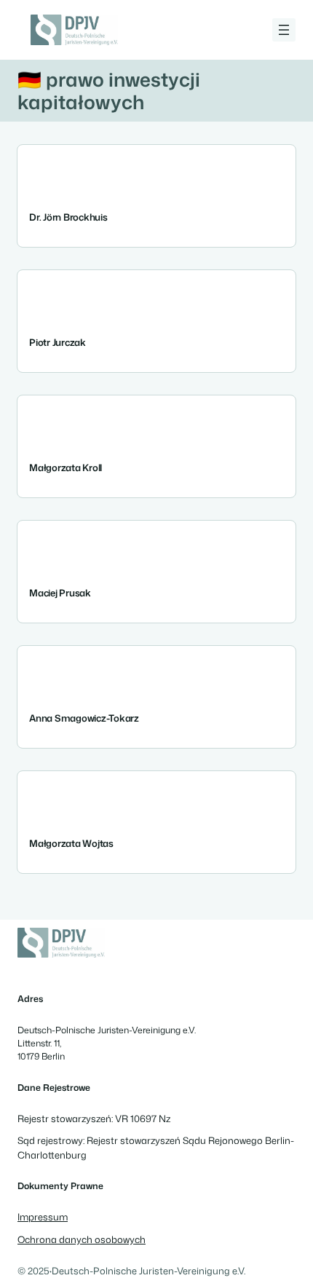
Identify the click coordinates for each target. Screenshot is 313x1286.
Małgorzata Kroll (65, 468)
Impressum (42, 1216)
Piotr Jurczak (57, 342)
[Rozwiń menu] (284, 30)
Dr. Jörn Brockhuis (68, 217)
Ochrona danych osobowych (81, 1239)
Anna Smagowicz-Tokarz (84, 718)
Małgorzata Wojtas (71, 843)
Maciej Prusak (60, 593)
